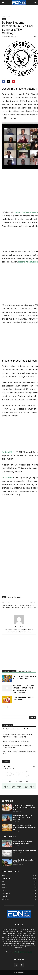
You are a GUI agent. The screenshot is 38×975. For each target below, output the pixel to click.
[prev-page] (3, 707)
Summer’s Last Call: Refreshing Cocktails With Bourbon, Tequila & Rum (24, 807)
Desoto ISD (10, 597)
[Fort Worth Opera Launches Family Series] (7, 699)
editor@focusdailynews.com (23, 952)
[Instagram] (22, 965)
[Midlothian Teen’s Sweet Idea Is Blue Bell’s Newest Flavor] (7, 843)
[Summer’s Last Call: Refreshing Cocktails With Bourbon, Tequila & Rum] (7, 807)
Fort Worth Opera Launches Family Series (16, 741)
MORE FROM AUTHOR (24, 671)
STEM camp (18, 597)
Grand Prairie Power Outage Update (24, 850)
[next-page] (6, 707)
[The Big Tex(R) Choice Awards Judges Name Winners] (7, 678)
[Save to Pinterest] (13, 81)
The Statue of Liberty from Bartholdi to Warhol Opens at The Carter (17, 746)
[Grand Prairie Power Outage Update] (7, 853)
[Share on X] (8, 81)
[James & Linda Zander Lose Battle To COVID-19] (7, 862)
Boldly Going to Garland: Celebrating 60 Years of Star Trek (19, 752)
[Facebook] (16, 965)
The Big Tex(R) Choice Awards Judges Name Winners (17, 730)
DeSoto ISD (7, 452)
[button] (3, 2)
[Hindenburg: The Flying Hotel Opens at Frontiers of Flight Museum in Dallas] (7, 817)
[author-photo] (19, 624)
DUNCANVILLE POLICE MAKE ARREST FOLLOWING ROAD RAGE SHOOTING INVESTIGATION (18, 736)
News (8, 16)
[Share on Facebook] (3, 81)
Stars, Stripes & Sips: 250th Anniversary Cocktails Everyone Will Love (24, 827)
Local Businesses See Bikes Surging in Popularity (10, 606)
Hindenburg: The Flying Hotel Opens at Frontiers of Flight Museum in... (22, 817)
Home (3, 16)
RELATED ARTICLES (9, 671)
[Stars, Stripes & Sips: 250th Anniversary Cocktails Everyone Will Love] (7, 827)
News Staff (7, 36)
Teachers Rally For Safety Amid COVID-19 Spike (27, 606)
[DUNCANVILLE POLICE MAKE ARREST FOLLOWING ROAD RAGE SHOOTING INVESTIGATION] (7, 688)
